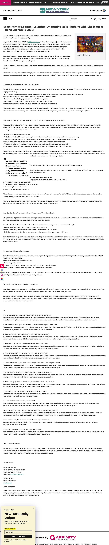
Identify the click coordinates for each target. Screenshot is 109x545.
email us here (7, 483)
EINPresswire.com (33, 42)
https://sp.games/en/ (16, 474)
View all (105, 2)
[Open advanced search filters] (95, 19)
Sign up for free (18, 536)
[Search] (91, 19)
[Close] (33, 508)
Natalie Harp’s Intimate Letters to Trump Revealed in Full (23, 3)
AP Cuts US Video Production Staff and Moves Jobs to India (75, 3)
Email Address (10, 529)
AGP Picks (5, 3)
